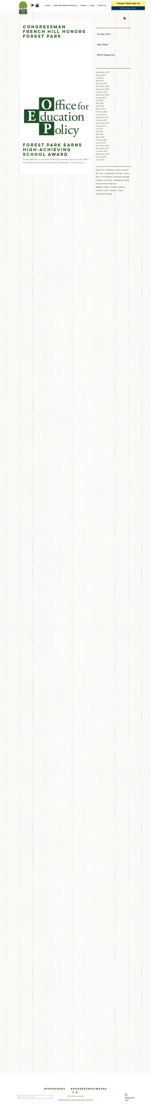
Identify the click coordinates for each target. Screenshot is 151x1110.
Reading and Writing (121, 180)
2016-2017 (100, 170)
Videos (121, 190)
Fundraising (109, 173)
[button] (37, 5)
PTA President (107, 177)
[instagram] (77, 1092)
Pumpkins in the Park (104, 180)
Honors (127, 173)
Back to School (122, 170)
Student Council (102, 190)
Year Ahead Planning (104, 194)
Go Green (118, 173)
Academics (110, 170)
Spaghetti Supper (102, 187)
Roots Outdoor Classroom (106, 184)
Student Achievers (118, 187)
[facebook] (73, 1092)
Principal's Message (121, 177)
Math (98, 177)
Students (113, 190)
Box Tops (99, 173)
